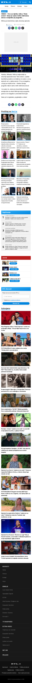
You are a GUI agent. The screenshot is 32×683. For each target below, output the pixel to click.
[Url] (22, 28)
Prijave (5, 655)
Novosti (5, 566)
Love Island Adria (7, 590)
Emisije (19, 6)
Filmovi (13, 6)
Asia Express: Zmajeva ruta (10, 601)
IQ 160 (4, 597)
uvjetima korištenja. (15, 300)
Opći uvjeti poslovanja (24, 673)
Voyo (25, 6)
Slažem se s (12, 300)
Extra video (7, 626)
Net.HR (5, 650)
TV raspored (7, 622)
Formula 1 (5, 616)
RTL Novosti (6, 289)
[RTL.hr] (6, 2)
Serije (6, 6)
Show (4, 258)
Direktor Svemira (7, 612)
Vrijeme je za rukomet (8, 630)
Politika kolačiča (20, 670)
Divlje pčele (5, 609)
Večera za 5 (5, 645)
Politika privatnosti (24, 667)
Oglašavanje (10, 670)
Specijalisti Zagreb (7, 593)
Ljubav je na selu (7, 641)
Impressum (5, 667)
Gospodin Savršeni (8, 605)
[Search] (30, 2)
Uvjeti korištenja (14, 667)
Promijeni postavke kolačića (9, 673)
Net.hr (14, 111)
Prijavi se (16, 303)
